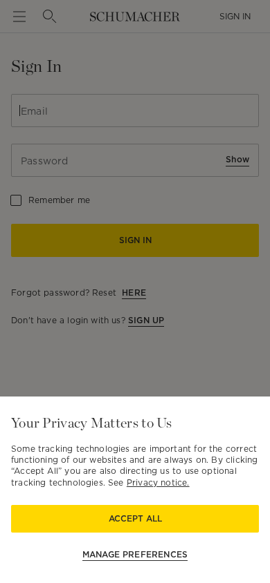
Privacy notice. (158, 482)
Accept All (135, 518)
